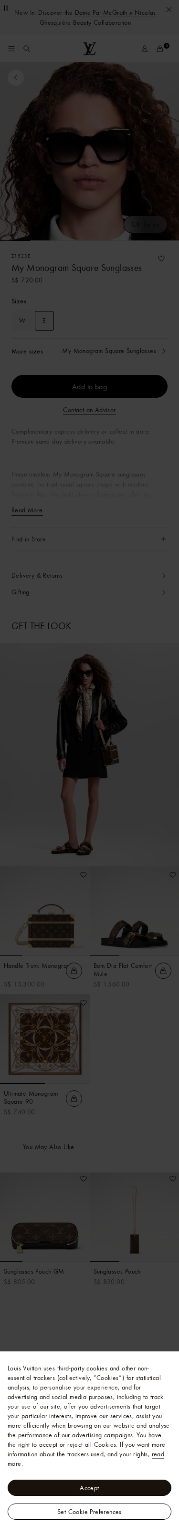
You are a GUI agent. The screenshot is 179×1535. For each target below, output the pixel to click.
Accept (89, 1487)
